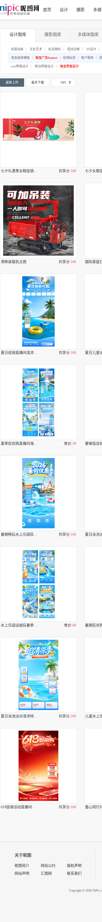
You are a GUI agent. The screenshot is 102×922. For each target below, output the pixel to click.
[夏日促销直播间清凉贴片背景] (38, 311)
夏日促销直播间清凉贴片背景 (19, 353)
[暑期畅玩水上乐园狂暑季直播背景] (38, 493)
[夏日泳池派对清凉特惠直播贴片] (38, 675)
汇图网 (46, 873)
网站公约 (48, 866)
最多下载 (37, 82)
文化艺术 (36, 49)
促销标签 (69, 58)
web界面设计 (20, 66)
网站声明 (22, 873)
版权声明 (74, 866)
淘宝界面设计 (69, 66)
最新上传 (12, 82)
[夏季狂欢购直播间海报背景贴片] (38, 402)
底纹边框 (73, 49)
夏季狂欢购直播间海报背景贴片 (19, 444)
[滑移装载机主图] (38, 220)
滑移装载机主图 (13, 262)
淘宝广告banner (46, 58)
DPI (63, 82)
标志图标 (54, 49)
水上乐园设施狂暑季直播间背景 (19, 625)
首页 (47, 10)
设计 (64, 10)
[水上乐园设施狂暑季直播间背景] (38, 584)
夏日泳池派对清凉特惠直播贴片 (19, 716)
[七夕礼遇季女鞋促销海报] (38, 129)
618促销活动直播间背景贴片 (19, 807)
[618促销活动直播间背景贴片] (38, 766)
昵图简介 (22, 866)
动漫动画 (17, 49)
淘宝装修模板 (20, 58)
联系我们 (74, 873)
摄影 (80, 10)
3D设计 (91, 49)
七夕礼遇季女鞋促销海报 (19, 171)
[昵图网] (19, 10)
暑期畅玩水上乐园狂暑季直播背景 (19, 534)
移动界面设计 (44, 66)
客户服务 (87, 58)
